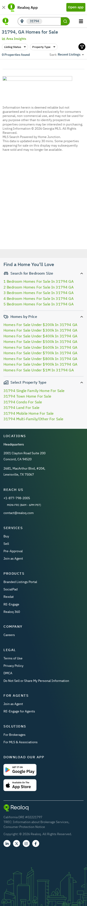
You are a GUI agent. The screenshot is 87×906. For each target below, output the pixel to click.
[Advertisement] (43, 206)
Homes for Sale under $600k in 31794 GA (40, 347)
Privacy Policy (13, 666)
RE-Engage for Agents (19, 711)
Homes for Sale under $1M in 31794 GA (38, 370)
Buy (6, 536)
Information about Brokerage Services (40, 822)
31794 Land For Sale (21, 407)
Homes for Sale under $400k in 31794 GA (40, 336)
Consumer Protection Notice (24, 827)
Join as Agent (13, 558)
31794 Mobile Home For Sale (28, 413)
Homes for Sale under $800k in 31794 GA (40, 358)
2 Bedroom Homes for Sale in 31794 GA (38, 287)
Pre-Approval (13, 551)
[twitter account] (16, 843)
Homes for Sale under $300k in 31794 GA (40, 330)
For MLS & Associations (20, 742)
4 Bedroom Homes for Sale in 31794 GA (38, 298)
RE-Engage (11, 604)
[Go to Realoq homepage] (6, 21)
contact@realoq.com (18, 513)
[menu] (81, 21)
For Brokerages (14, 735)
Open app (76, 7)
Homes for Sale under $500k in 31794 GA (40, 341)
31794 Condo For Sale (22, 402)
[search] (65, 21)
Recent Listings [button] (69, 54)
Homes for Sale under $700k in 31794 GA (40, 353)
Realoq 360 (11, 612)
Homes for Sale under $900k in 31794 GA (40, 364)
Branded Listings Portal (20, 582)
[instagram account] (26, 843)
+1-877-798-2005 (16, 498)
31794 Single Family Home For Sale (33, 390)
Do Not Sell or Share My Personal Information (36, 681)
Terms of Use (13, 658)
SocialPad (10, 589)
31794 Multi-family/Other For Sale (33, 419)
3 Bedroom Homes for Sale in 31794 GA (38, 292)
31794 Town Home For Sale (27, 396)
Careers (9, 635)
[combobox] (51, 21)
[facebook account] (35, 843)
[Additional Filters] (81, 46)
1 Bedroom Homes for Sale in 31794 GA (38, 281)
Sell (6, 544)
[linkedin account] (6, 843)
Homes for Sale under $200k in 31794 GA (40, 324)
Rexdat (8, 597)
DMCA (7, 673)
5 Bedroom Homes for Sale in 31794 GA (38, 304)
